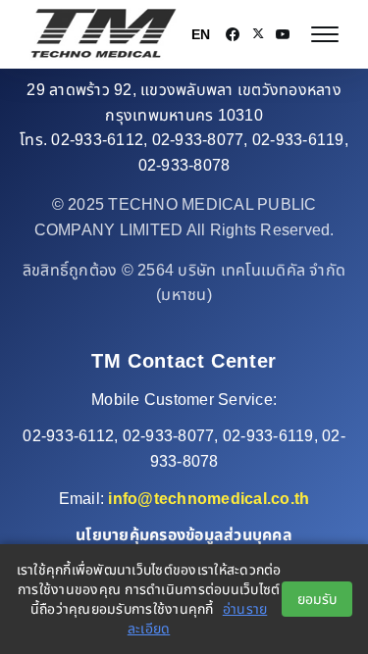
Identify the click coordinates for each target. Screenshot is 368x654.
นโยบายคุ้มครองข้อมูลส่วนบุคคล (184, 535)
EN (200, 34)
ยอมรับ (317, 599)
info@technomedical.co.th (208, 498)
